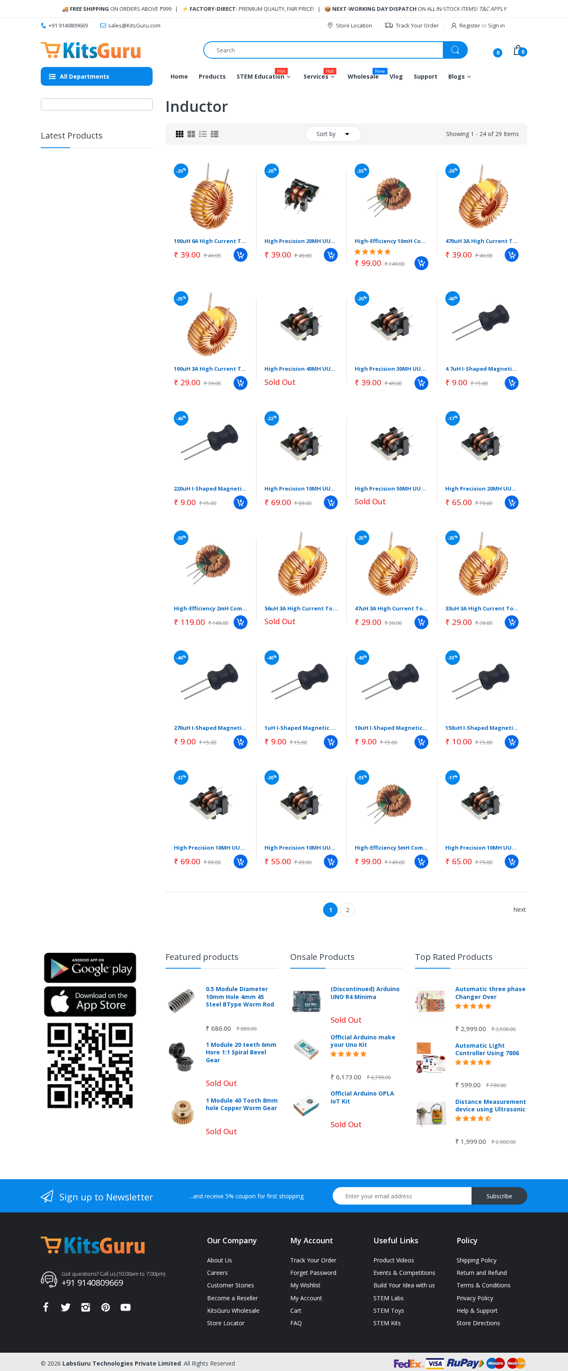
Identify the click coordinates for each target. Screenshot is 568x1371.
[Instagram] (86, 1309)
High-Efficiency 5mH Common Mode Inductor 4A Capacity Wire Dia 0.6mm (392, 847)
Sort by (326, 134)
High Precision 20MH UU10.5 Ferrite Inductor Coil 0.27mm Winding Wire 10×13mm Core (482, 488)
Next (519, 909)
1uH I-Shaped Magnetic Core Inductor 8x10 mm (301, 727)
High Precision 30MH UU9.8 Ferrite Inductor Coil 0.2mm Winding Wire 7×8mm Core (392, 368)
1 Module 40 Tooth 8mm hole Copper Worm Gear (242, 1104)
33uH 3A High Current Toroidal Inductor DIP (482, 608)
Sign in (496, 25)
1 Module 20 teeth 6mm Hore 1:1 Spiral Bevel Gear (241, 1052)
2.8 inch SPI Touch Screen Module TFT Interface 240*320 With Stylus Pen (116, 287)
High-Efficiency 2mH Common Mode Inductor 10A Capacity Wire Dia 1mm (211, 608)
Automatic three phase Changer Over (490, 992)
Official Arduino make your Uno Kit (363, 1041)
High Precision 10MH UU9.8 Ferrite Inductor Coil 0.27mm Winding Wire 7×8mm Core (301, 847)
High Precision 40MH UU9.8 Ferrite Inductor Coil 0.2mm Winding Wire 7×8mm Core (301, 368)
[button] (100, 192)
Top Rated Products (454, 956)
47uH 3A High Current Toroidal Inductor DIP (392, 608)
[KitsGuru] (91, 50)
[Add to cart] (240, 255)
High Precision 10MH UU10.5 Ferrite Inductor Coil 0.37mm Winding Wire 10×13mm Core (211, 847)
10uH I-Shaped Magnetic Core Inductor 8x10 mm (392, 727)
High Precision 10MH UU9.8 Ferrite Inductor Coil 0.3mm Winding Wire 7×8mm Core (301, 488)
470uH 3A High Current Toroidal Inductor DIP (482, 241)
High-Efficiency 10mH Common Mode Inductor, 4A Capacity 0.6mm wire (392, 241)
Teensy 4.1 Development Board (114, 230)
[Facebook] (46, 1309)
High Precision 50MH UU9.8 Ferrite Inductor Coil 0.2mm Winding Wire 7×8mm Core (392, 488)
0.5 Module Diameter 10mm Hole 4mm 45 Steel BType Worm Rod (240, 996)
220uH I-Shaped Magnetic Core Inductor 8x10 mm (211, 488)
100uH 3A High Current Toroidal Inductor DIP (211, 368)
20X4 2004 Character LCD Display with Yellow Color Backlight (116, 347)
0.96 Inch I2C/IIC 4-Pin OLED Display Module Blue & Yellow (110, 174)
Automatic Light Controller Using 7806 (487, 1049)
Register (469, 25)
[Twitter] (66, 1309)
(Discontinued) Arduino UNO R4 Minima (365, 992)
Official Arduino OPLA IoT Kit (362, 1097)
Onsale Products (322, 956)
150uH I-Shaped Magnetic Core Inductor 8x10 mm (482, 727)
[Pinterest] (106, 1309)
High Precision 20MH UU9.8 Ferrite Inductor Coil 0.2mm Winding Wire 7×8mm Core (301, 241)
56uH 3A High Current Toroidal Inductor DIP (301, 608)
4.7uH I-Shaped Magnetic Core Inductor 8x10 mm (482, 368)
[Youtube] (126, 1309)
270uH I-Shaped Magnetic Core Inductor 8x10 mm (211, 727)
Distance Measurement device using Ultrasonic (490, 1105)
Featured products (202, 956)
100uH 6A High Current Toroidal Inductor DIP (211, 241)
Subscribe (499, 1196)
